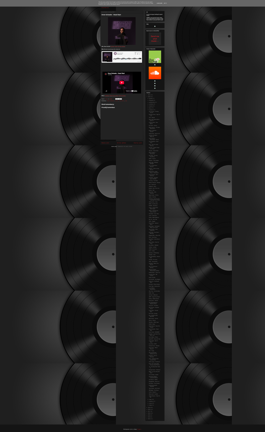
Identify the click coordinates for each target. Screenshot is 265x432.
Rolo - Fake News (153, 237)
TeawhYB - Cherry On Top (154, 338)
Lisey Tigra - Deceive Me (154, 286)
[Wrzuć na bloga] (117, 99)
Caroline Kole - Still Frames (153, 275)
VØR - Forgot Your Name (154, 296)
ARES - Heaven (152, 158)
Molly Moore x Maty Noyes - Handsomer (154, 172)
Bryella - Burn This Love (154, 188)
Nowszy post (105, 143)
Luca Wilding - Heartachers (152, 289)
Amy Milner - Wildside (153, 245)
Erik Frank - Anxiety (153, 313)
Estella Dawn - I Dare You (154, 272)
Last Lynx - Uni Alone (153, 305)
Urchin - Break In (152, 392)
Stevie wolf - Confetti (153, 394)
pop (126, 100)
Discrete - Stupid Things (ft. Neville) (154, 148)
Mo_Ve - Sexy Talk (153, 219)
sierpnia (151, 105)
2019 (149, 407)
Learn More (159, 3)
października (152, 102)
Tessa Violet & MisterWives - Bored (154, 139)
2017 (149, 411)
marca (150, 403)
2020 (149, 96)
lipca (150, 107)
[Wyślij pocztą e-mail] (116, 99)
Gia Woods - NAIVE (153, 379)
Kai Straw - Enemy (153, 125)
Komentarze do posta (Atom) (125, 146)
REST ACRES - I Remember (152, 153)
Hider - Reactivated (153, 261)
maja (150, 399)
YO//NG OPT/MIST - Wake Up (153, 136)
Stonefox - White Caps (154, 322)
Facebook (112, 46)
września (151, 104)
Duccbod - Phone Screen (154, 284)
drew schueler (110, 100)
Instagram (120, 46)
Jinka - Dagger (152, 221)
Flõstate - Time (152, 254)
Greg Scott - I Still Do (153, 300)
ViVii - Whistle (152, 117)
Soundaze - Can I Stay (154, 213)
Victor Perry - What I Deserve (153, 348)
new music (121, 100)
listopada (151, 100)
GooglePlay (123, 95)
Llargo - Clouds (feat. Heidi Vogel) (153, 208)
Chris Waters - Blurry (153, 337)
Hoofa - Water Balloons (154, 217)
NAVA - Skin (151, 293)
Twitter (116, 46)
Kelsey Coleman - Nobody (154, 182)
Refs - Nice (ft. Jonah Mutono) (153, 145)
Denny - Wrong (152, 320)
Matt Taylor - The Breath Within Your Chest (154, 227)
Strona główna (121, 143)
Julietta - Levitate (152, 247)
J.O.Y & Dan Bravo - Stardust (153, 166)
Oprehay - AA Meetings (154, 252)
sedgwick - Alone (152, 186)
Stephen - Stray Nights (154, 160)
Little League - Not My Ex (154, 361)
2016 (149, 413)
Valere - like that (152, 196)
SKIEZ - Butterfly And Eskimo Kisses (153, 211)
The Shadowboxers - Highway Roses (153, 303)
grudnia (151, 98)
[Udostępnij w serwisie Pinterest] (121, 99)
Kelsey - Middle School (154, 298)
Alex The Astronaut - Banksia (153, 267)
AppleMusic (107, 95)
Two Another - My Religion (154, 279)
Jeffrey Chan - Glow (153, 201)
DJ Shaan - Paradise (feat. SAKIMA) (153, 178)
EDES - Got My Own (153, 203)
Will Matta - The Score (154, 390)
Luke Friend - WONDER (154, 332)
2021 (149, 94)
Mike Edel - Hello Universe (152, 192)
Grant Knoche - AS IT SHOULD (153, 175)
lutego (150, 405)
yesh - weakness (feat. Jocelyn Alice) (154, 359)
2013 (149, 418)
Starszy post (138, 143)
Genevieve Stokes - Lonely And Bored (153, 377)
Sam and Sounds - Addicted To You (153, 353)
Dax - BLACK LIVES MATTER (153, 316)
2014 (149, 416)
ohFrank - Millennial (153, 294)
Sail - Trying (151, 350)
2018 (149, 409)
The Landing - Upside (153, 374)
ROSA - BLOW (152, 277)
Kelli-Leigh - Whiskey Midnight (153, 163)
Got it (165, 3)
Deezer (111, 95)
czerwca (151, 109)
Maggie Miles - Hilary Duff (154, 235)
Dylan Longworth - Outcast (153, 131)
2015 (149, 415)
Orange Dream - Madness (154, 369)
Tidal (120, 95)
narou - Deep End (153, 215)
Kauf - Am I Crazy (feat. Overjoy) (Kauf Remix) (154, 364)
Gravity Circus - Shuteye (154, 345)
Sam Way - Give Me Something (153, 156)
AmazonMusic (116, 95)
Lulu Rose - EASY (153, 343)
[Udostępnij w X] (118, 99)
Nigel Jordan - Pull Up (153, 195)
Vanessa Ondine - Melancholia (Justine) (154, 270)
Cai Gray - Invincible (153, 180)
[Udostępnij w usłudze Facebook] (120, 99)
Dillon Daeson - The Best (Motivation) (154, 128)
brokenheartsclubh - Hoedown (153, 386)
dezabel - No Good (153, 259)
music (116, 100)
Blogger (139, 429)
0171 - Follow (152, 250)
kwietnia (151, 401)
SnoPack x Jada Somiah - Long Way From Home (154, 199)
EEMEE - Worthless (153, 205)
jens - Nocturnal (152, 184)
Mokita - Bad (151, 190)
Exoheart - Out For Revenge (153, 356)
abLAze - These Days (153, 150)
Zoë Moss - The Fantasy (154, 383)
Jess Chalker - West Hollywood (153, 230)
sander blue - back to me (154, 133)
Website (123, 46)
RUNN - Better (152, 324)
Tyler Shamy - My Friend (154, 388)
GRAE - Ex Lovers (153, 249)
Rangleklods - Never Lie (154, 381)
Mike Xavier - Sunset (153, 318)
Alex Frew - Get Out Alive (154, 291)
